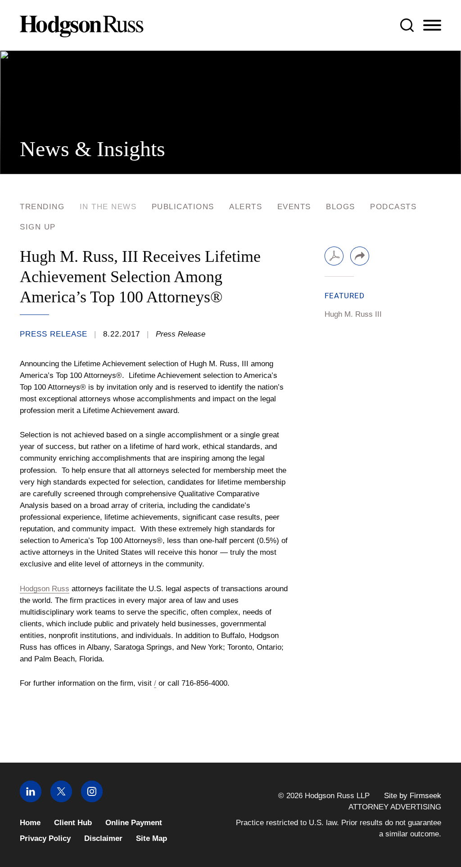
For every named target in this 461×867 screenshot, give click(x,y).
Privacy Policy (45, 838)
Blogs (340, 206)
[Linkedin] (30, 799)
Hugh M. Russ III (353, 314)
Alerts (245, 206)
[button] (359, 256)
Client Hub (73, 822)
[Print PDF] (334, 256)
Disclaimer (103, 838)
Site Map (151, 838)
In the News (108, 206)
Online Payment (133, 822)
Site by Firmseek (412, 795)
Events (294, 206)
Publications (183, 206)
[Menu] (432, 25)
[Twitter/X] (61, 799)
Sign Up (38, 227)
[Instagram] (92, 799)
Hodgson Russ (44, 588)
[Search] (407, 25)
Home (30, 822)
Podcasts (393, 206)
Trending (42, 206)
